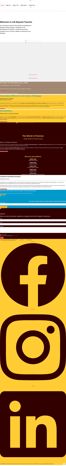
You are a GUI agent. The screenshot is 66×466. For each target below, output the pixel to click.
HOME (2, 5)
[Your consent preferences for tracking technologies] (64, 464)
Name (1, 218)
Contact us (32, 5)
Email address (2, 202)
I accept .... (2, 465)
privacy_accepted (3, 234)
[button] (0, 232)
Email (1, 222)
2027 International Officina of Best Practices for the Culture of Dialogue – (29, 118)
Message (1, 226)
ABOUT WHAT (23, 5)
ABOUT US (8, 5)
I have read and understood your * (9, 235)
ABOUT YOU (15, 5)
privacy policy (15, 235)
